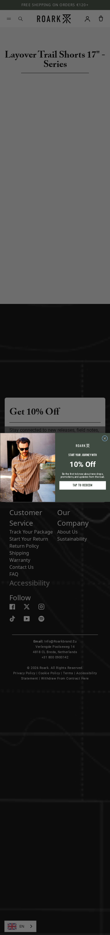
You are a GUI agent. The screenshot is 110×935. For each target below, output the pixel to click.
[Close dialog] (104, 438)
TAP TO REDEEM (82, 485)
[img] (104, 438)
